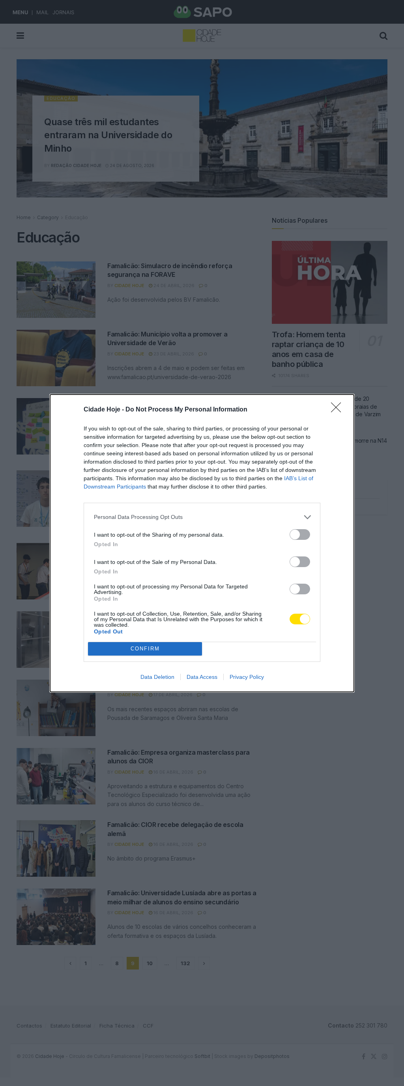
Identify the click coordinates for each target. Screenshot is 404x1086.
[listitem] (202, 517)
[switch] (300, 534)
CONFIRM (145, 649)
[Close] (338, 409)
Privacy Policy (247, 677)
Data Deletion (157, 677)
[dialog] (202, 543)
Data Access (202, 677)
